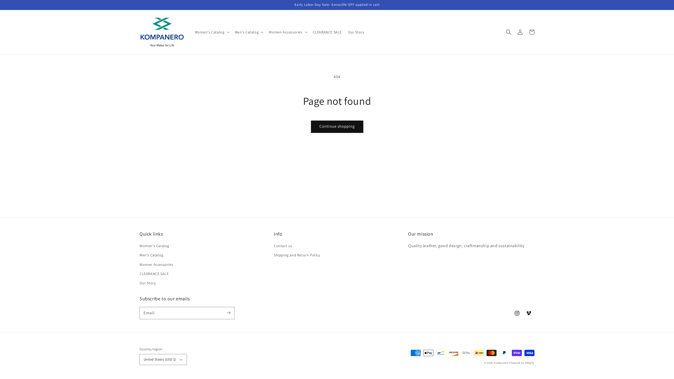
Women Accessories (156, 264)
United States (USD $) (160, 359)
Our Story (148, 283)
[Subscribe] (228, 313)
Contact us (283, 245)
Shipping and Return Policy (297, 255)
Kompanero (501, 363)
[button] (508, 32)
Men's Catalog (151, 255)
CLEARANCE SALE (154, 273)
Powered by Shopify (521, 363)
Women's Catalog (154, 245)
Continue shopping (337, 126)
